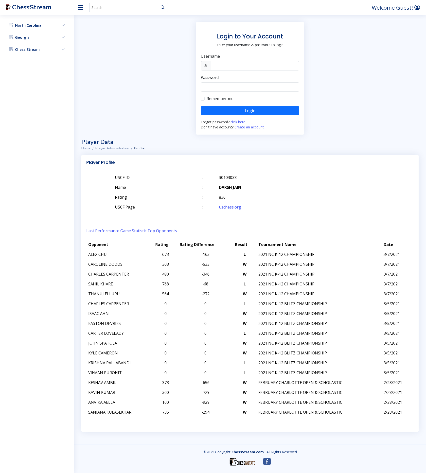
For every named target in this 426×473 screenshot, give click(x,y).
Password (210, 77)
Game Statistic (133, 230)
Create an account (249, 127)
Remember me (220, 98)
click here (238, 122)
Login (250, 110)
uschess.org (230, 207)
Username (210, 56)
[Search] (163, 7)
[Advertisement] (356, 185)
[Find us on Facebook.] (267, 461)
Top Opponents (162, 230)
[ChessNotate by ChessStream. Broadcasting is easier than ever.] (242, 462)
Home (85, 148)
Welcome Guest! (393, 7)
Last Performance (102, 230)
